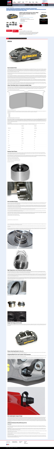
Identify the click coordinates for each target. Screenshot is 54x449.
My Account (25, 441)
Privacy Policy (12, 447)
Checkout (44, 2)
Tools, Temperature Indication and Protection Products (40, 9)
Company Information (14, 2)
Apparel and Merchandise (18, 10)
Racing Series (23, 2)
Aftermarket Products (19, 2)
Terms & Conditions (15, 447)
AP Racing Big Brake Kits (17, 8)
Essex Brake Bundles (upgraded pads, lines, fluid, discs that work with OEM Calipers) (14, 9)
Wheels (7, 10)
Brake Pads (25, 9)
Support (25, 442)
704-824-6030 (45, 0)
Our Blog (20, 442)
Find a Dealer (8, 30)
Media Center (30, 2)
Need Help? (14, 31)
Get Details (43, 21)
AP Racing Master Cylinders (34, 8)
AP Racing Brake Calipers (28, 8)
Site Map (9, 447)
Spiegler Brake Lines (32, 9)
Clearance (26, 10)
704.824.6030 (8, 443)
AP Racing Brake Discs (23, 8)
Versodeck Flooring (13, 10)
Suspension (10, 10)
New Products (7, 8)
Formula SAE (23, 10)
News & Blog (33, 2)
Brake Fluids (28, 9)
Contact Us (7, 447)
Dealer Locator (37, 2)
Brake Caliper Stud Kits (12, 8)
